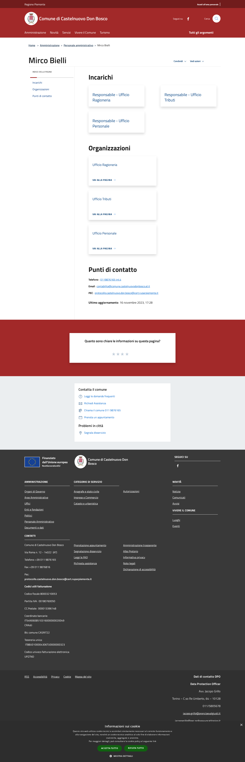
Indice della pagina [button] (42, 71)
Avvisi (175, 503)
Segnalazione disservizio (87, 551)
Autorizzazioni (131, 491)
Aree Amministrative (36, 497)
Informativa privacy (134, 557)
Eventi (176, 526)
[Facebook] (187, 18)
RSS (26, 677)
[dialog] (122, 741)
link (154, 741)
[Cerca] (216, 19)
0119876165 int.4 (110, 280)
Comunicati (178, 497)
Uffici (27, 503)
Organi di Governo (34, 491)
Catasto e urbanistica (86, 503)
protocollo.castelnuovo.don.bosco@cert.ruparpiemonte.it (126, 293)
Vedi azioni (195, 61)
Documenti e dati (34, 528)
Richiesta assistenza (85, 563)
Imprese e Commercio (86, 497)
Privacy (55, 677)
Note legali (129, 563)
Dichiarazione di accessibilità (139, 569)
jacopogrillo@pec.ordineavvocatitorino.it (197, 721)
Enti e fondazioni (34, 509)
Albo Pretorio (130, 551)
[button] (122, 756)
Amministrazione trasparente (139, 545)
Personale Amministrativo (39, 522)
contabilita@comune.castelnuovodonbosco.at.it (123, 286)
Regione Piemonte (34, 4)
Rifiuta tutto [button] (136, 748)
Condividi (178, 61)
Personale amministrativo (78, 45)
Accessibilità (40, 677)
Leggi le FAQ (81, 557)
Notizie (176, 491)
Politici (28, 516)
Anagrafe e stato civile (86, 491)
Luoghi (176, 520)
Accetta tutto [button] (109, 748)
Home (31, 45)
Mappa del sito (83, 677)
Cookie (67, 677)
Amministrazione (50, 45)
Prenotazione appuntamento (90, 545)
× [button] (241, 725)
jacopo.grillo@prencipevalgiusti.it (201, 713)
